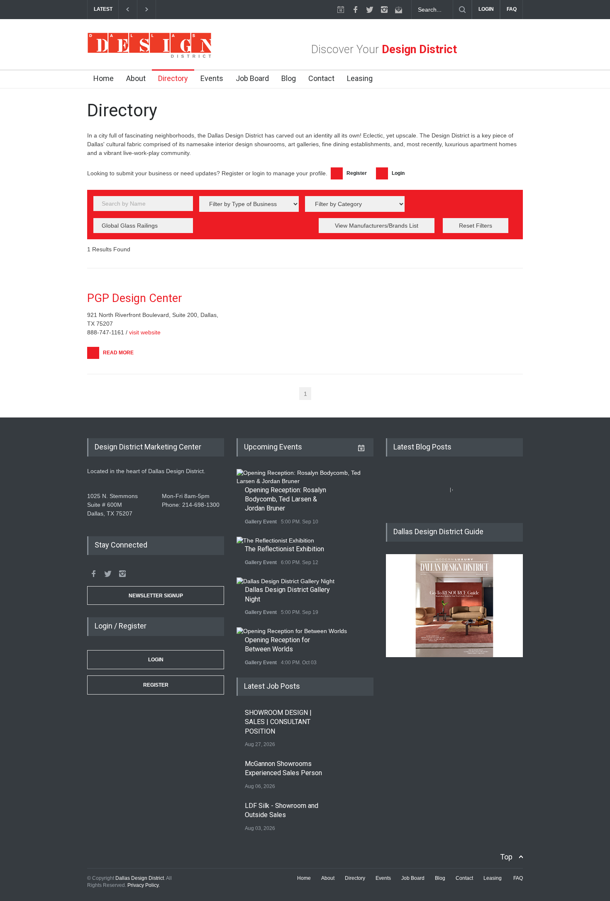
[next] (147, 9)
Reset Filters (475, 225)
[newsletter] (399, 9)
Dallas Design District (139, 878)
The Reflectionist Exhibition (284, 549)
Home (103, 78)
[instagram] (384, 9)
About (136, 78)
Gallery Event (261, 522)
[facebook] (355, 9)
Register (155, 685)
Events (211, 78)
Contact (321, 78)
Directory (173, 78)
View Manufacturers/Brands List (376, 225)
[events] (340, 9)
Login (155, 660)
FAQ (512, 9)
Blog (288, 78)
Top (506, 856)
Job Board (252, 78)
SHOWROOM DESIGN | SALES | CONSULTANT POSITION (278, 722)
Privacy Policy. (143, 885)
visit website (145, 332)
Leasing (360, 78)
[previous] (128, 9)
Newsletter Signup (156, 596)
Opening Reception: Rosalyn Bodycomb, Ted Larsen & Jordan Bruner (285, 499)
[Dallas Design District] (149, 55)
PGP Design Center (134, 298)
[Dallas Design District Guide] (454, 655)
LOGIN (486, 9)
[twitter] (370, 9)
